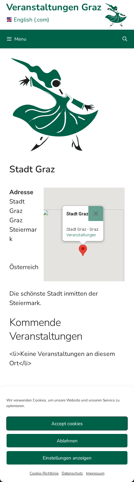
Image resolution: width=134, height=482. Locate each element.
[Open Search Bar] (125, 39)
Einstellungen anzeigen (67, 458)
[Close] (96, 213)
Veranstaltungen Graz (53, 7)
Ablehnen (67, 441)
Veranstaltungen (81, 235)
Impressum (95, 473)
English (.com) (31, 19)
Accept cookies (67, 424)
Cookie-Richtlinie (44, 473)
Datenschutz (72, 473)
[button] (83, 250)
